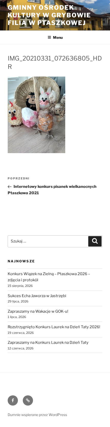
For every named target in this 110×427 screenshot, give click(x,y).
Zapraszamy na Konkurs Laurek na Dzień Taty (48, 342)
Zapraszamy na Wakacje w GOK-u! (38, 311)
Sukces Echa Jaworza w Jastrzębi (37, 296)
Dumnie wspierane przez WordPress (37, 414)
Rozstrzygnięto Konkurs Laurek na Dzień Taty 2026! (54, 327)
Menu (58, 37)
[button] (36, 115)
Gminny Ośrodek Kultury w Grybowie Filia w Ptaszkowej (49, 15)
